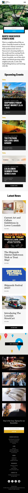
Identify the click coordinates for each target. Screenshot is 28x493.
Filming (14, 467)
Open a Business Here (14, 451)
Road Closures (14, 468)
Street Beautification (14, 442)
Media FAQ (14, 459)
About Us (14, 448)
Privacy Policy (14, 486)
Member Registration (14, 449)
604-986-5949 (14, 476)
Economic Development (14, 440)
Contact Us (14, 457)
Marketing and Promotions (14, 439)
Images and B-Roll (14, 460)
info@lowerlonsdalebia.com (14, 474)
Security (14, 443)
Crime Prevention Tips (14, 469)
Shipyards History (14, 465)
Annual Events (14, 452)
